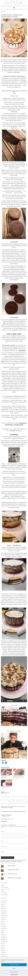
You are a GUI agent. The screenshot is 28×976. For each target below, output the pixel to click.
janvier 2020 (3, 926)
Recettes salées (4, 892)
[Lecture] (2, 701)
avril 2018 (3, 948)
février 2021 (3, 908)
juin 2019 (3, 930)
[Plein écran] (25, 701)
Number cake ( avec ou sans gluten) (14, 877)
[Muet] (23, 701)
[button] (14, 679)
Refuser (14, 968)
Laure (5, 791)
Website (2, 851)
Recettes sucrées (7, 792)
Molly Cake (22, 350)
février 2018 (3, 952)
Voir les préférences (14, 971)
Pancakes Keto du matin (12, 873)
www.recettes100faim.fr (6, 815)
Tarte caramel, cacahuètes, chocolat (17, 801)
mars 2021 (3, 906)
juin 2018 (3, 945)
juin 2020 (3, 921)
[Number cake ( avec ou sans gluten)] (6, 772)
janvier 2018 (3, 954)
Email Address (4, 846)
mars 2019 (3, 934)
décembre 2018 (4, 937)
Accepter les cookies (14, 964)
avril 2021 (3, 904)
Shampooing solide (11, 865)
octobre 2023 (4, 900)
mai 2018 (2, 947)
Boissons (3, 885)
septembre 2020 (4, 915)
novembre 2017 (4, 956)
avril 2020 (3, 923)
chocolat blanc (9, 424)
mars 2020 (3, 924)
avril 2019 (3, 932)
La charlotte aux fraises (5, 786)
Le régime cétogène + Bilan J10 (14, 869)
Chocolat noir (22, 423)
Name (2, 841)
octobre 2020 (4, 913)
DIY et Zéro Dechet (4, 887)
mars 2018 (3, 950)
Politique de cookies (14, 974)
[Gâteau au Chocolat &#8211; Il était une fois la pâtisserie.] (18, 772)
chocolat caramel (18, 424)
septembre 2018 (4, 941)
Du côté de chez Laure (14, 3)
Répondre (5, 821)
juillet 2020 (3, 919)
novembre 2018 (4, 939)
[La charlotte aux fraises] (6, 783)
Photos (2, 891)
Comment (3, 831)
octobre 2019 (4, 928)
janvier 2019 (3, 935)
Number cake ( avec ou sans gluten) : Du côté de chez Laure (14, 811)
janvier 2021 (3, 910)
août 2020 (3, 917)
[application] (14, 679)
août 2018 (3, 943)
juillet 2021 (3, 902)
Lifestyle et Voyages (5, 889)
